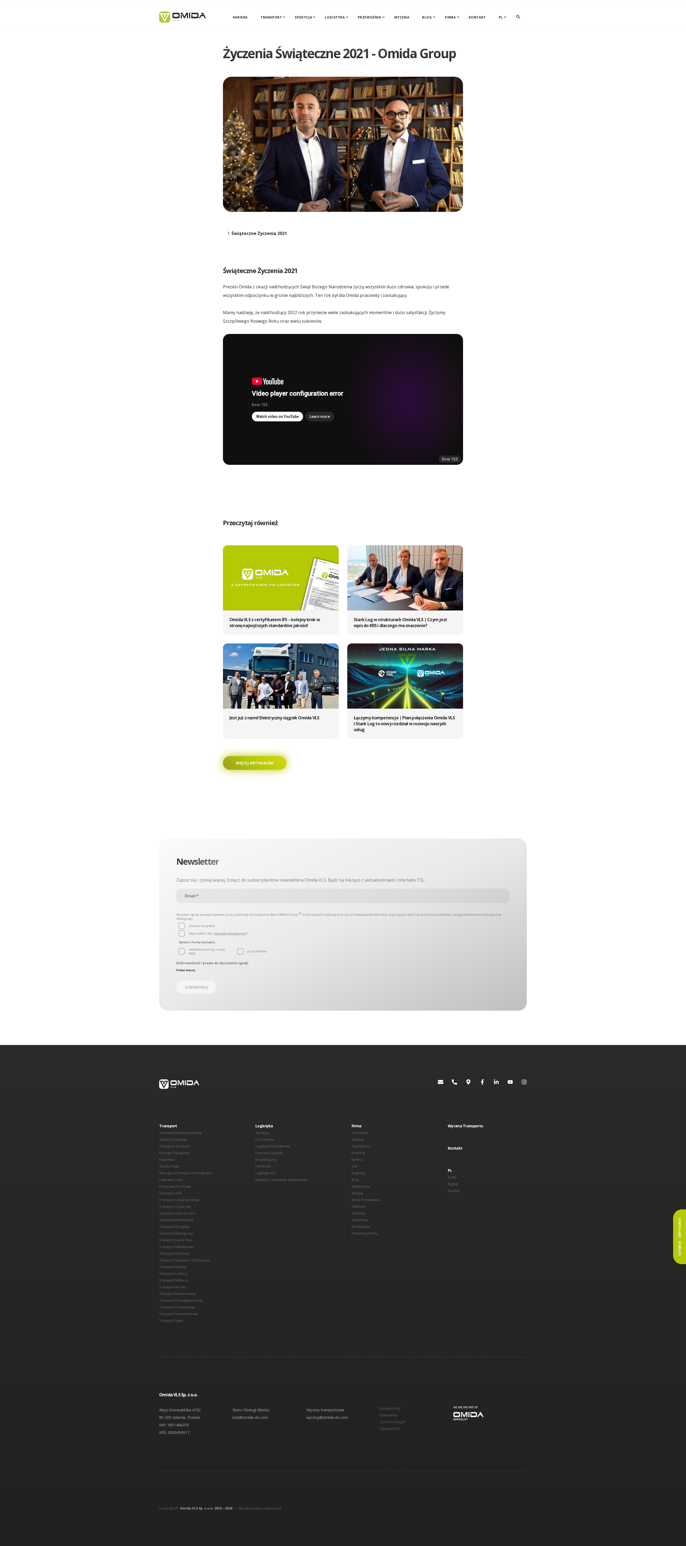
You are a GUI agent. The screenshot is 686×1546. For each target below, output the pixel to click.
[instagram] (520, 1084)
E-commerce (264, 1139)
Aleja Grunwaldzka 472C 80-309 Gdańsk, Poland (180, 1413)
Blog (427, 17)
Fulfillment (263, 1166)
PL (501, 17)
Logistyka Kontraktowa (272, 1146)
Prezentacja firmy (365, 1233)
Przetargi (358, 1153)
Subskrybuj (196, 987)
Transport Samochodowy (178, 1314)
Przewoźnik (369, 17)
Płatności (358, 1206)
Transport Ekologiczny (176, 1233)
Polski (452, 1177)
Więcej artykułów (255, 762)
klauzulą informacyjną (230, 933)
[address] (464, 1084)
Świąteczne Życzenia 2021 (259, 233)
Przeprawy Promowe (175, 1186)
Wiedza (357, 1193)
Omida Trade (169, 1166)
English (453, 1184)
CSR (354, 1166)
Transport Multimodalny (177, 1293)
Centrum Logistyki (268, 1153)
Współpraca (361, 1146)
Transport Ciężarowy (175, 1206)
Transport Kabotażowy (176, 1247)
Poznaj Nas (360, 1133)
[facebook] (478, 1084)
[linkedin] (492, 1084)
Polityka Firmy (390, 1408)
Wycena (401, 17)
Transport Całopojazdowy (179, 1200)
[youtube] (506, 1084)
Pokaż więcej (185, 970)
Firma (450, 17)
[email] (436, 1084)
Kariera (240, 17)
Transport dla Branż (174, 1146)
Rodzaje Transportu (174, 1153)
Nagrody (358, 1173)
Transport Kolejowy (174, 1253)
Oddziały (358, 1213)
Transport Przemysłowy (177, 1307)
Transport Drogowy (174, 1226)
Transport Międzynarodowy (180, 1133)
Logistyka (335, 17)
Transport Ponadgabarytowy (181, 1300)
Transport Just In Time (175, 1240)
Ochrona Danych (392, 1422)
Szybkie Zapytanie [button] (679, 1237)
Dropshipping (266, 1159)
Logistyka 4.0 (265, 1173)
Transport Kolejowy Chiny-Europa (184, 1260)
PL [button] (450, 1170)
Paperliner (167, 1159)
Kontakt (477, 17)
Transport (271, 17)
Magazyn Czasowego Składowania (281, 1179)
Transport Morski (172, 1287)
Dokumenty (388, 1415)
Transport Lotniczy (173, 1273)
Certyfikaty (360, 1220)
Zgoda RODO (390, 1428)
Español (454, 1190)
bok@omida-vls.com (250, 1417)
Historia (358, 1139)
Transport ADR (170, 1193)
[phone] (450, 1084)
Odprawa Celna (171, 1179)
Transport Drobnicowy (176, 1220)
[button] (281, 590)
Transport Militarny (173, 1280)
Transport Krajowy (173, 1139)
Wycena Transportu (465, 1125)
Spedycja (303, 17)
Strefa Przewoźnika (366, 1200)
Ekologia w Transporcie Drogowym (185, 1173)
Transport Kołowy (172, 1267)
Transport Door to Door (177, 1213)
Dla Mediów (361, 1226)
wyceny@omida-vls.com (327, 1417)
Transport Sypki (171, 1320)
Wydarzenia (361, 1186)
